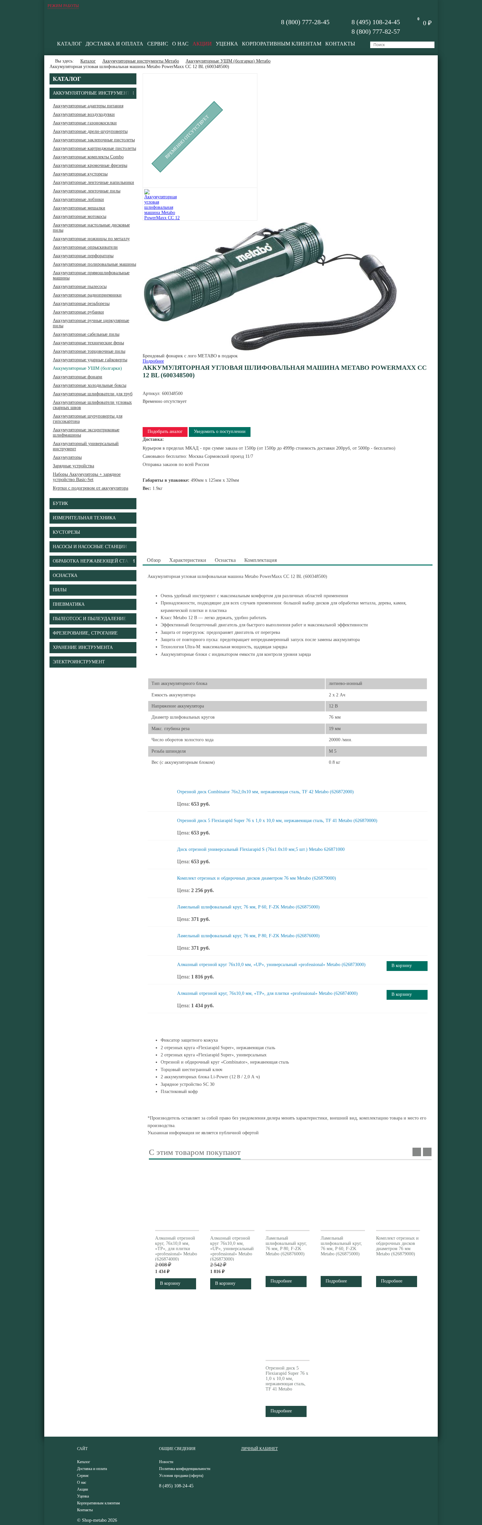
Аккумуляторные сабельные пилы (86, 334)
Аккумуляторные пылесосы (80, 286)
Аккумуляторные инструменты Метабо (140, 61)
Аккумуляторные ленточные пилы (86, 190)
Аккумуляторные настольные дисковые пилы (91, 228)
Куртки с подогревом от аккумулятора (90, 488)
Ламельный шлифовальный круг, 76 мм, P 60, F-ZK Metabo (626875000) (248, 907)
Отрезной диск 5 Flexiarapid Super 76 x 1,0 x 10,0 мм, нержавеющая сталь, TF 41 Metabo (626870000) (277, 820)
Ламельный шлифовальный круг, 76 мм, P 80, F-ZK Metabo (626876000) (248, 935)
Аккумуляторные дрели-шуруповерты (90, 131)
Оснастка (225, 560)
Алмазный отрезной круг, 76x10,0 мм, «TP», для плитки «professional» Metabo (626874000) (267, 993)
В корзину (402, 965)
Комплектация (260, 560)
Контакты (340, 43)
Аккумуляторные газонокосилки (85, 122)
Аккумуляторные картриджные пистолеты (94, 148)
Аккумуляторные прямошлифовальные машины (91, 275)
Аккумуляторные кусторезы (80, 173)
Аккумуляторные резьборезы (81, 303)
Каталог (69, 43)
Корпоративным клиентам (281, 43)
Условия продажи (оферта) (181, 1475)
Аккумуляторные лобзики (78, 199)
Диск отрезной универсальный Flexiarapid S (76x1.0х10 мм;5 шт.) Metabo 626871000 (261, 849)
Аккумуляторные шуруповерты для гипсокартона (87, 419)
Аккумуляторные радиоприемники (87, 295)
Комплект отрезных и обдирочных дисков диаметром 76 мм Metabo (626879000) (256, 878)
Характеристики (187, 560)
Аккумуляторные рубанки (78, 312)
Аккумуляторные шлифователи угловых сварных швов (92, 405)
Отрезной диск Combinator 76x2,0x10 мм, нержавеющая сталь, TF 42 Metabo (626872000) (265, 791)
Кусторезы (66, 532)
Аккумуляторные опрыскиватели (85, 247)
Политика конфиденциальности (184, 1468)
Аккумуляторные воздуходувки (84, 114)
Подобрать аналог (165, 431)
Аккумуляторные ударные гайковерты (90, 359)
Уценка (227, 43)
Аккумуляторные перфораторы (83, 255)
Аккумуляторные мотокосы (79, 216)
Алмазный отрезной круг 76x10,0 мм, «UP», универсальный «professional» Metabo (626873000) (271, 964)
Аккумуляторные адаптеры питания (88, 105)
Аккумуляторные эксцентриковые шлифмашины (86, 432)
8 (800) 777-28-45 (305, 22)
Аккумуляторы (67, 457)
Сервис (157, 43)
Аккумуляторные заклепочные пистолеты (94, 139)
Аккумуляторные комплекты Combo (88, 156)
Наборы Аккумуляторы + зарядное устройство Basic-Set (87, 477)
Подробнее (153, 361)
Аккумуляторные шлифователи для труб (92, 393)
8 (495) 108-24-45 (375, 22)
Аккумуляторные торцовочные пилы (89, 351)
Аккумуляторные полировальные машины (94, 264)
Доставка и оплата (114, 43)
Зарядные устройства (73, 465)
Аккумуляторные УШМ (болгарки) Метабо (228, 61)
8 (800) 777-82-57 (375, 31)
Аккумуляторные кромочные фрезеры (90, 165)
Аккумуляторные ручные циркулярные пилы (91, 323)
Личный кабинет (259, 1448)
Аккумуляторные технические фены (88, 342)
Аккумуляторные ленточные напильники (93, 182)
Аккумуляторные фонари (77, 376)
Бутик (60, 503)
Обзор (154, 560)
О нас (180, 43)
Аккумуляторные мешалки (79, 208)
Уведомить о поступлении (220, 431)
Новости (166, 1462)
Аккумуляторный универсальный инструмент (86, 446)
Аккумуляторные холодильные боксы (89, 385)
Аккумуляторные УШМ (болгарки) (87, 368)
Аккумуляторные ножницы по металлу (91, 238)
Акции (202, 43)
